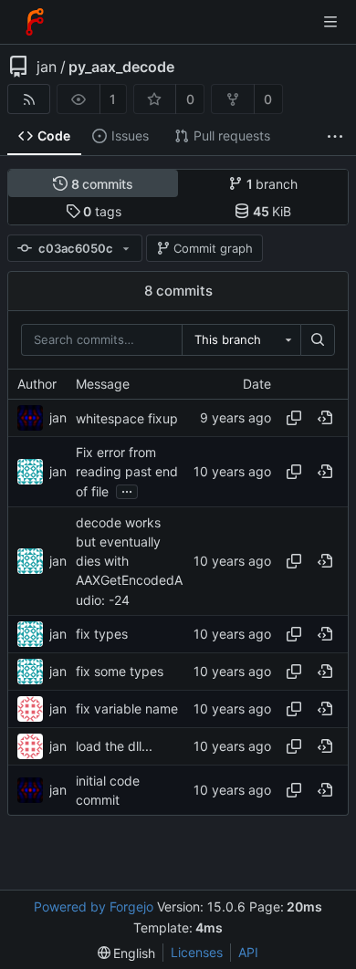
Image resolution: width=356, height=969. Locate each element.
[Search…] (317, 340)
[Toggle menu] (330, 21)
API (248, 952)
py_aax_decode (121, 66)
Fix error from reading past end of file (127, 471)
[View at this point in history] (325, 418)
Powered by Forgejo (93, 906)
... (126, 489)
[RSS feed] (28, 99)
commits (102, 184)
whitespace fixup (127, 418)
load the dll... (114, 746)
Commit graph (213, 248)
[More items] (335, 136)
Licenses (197, 952)
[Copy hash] (294, 418)
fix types (102, 633)
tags (102, 211)
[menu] (127, 953)
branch (272, 184)
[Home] (34, 21)
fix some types (119, 671)
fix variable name (127, 708)
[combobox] (241, 340)
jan (47, 66)
